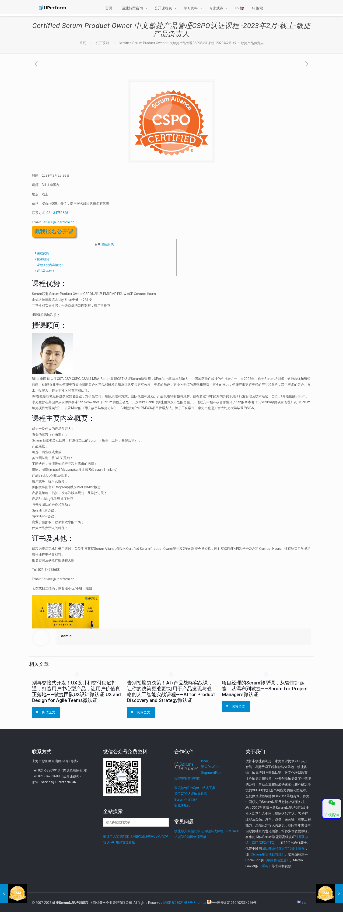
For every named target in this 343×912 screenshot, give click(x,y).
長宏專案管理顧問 (187, 778)
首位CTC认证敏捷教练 (190, 794)
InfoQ (205, 761)
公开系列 (102, 43)
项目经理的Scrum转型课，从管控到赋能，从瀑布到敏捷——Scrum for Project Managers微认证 (265, 688)
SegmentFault (212, 773)
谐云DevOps (210, 767)
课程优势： (43, 253)
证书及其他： (45, 271)
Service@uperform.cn (58, 222)
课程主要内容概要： (49, 265)
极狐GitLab (182, 805)
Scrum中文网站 (185, 799)
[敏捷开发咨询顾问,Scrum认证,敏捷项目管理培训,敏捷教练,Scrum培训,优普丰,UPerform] (52, 8)
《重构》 (265, 866)
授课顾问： (43, 259)
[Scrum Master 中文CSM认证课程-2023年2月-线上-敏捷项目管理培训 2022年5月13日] (13, 893)
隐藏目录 (107, 244)
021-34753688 (57, 213)
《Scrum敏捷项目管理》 (267, 854)
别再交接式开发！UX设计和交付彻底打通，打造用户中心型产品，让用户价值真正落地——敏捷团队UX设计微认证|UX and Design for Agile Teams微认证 (76, 691)
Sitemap (199, 903)
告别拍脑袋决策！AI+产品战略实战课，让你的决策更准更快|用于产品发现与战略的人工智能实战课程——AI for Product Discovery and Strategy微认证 (171, 691)
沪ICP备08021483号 (178, 903)
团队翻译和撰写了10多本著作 (283, 848)
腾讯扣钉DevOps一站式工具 (194, 788)
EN (303, 903)
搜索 (259, 8)
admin (66, 636)
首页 (82, 43)
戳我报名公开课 (54, 231)
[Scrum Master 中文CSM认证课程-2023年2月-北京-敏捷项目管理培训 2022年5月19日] (329, 893)
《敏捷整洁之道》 (277, 860)
